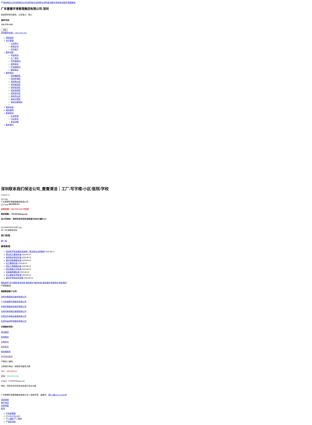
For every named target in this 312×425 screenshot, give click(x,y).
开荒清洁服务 (7, 357)
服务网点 (10, 73)
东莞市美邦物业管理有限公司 (13, 311)
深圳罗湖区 (15, 79)
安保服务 (5, 337)
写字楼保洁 (15, 61)
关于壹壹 (10, 41)
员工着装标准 (12, 263)
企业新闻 (15, 116)
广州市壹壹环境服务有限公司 (13, 302)
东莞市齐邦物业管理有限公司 (13, 316)
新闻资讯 (10, 113)
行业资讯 (15, 119)
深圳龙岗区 (15, 90)
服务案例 (10, 110)
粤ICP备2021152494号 (57, 395)
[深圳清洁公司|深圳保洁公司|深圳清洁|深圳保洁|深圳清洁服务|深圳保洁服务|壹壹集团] (38, 3)
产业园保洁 (15, 67)
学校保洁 (15, 55)
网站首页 (10, 38)
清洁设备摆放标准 (13, 260)
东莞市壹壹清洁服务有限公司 (13, 307)
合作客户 (15, 49)
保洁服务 (5, 332)
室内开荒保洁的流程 (14, 278)
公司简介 (15, 44)
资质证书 (15, 47)
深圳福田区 (15, 76)
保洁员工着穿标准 (13, 254)
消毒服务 (5, 342)
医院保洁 (15, 70)
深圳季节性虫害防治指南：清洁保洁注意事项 (25, 252)
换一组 (4, 241)
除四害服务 (6, 352)
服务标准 (10, 107)
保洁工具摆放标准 (13, 266)
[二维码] (10, 419)
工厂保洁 (15, 58)
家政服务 (5, 347)
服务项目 (10, 52)
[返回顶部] (11, 422)
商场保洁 (15, 64)
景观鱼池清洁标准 (13, 257)
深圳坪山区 (15, 96)
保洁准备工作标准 (13, 269)
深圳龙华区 (15, 93)
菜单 (4, 30)
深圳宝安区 (15, 87)
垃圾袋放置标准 (13, 272)
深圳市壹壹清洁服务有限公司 (13, 297)
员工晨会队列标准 (13, 275)
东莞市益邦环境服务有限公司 (13, 321)
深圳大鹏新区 (16, 102)
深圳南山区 (15, 82)
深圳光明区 (15, 99)
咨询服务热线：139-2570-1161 (14, 33)
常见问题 (15, 122)
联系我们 (10, 125)
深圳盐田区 (15, 85)
